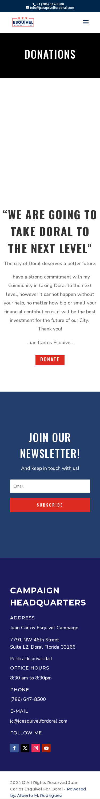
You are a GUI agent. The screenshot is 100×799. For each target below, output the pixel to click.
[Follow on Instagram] (35, 748)
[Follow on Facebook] (14, 748)
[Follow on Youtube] (46, 748)
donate (50, 359)
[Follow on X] (25, 748)
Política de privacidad (31, 659)
